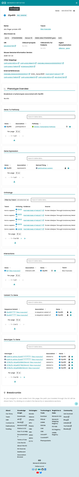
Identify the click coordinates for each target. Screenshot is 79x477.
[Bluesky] (41, 472)
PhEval (42, 419)
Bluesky (66, 429)
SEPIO (31, 438)
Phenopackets (45, 441)
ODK (41, 431)
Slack (66, 417)
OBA (30, 429)
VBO (30, 432)
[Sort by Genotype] (13, 353)
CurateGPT (44, 438)
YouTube (67, 426)
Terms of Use (22, 440)
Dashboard (21, 452)
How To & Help (22, 431)
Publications (10, 426)
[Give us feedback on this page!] (76, 403)
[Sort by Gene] (9, 123)
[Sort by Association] (25, 123)
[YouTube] (37, 472)
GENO (31, 435)
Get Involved (68, 414)
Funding (8, 429)
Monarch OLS (56, 416)
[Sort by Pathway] (40, 123)
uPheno (31, 420)
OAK (41, 428)
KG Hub (54, 426)
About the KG (22, 446)
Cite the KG (21, 443)
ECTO (31, 441)
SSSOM (42, 425)
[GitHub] (42, 469)
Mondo (31, 414)
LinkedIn (67, 423)
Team (8, 417)
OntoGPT (43, 435)
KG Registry (56, 430)
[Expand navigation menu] (76, 2)
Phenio (31, 426)
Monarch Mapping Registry (55, 421)
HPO (30, 423)
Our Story (9, 414)
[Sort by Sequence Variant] (19, 309)
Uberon (31, 417)
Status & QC (21, 428)
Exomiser (43, 416)
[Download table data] (14, 140)
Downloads (21, 416)
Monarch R (21, 425)
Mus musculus (45, 29)
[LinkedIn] (45, 469)
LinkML (42, 422)
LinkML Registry (55, 434)
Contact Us (10, 423)
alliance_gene (64, 48)
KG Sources (21, 449)
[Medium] (39, 469)
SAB (7, 420)
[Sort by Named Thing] (47, 165)
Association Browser (21, 456)
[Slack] (36, 469)
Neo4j (19, 422)
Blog (65, 420)
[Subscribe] (33, 469)
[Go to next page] (21, 238)
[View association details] (69, 127)
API (18, 419)
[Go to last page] (24, 238)
